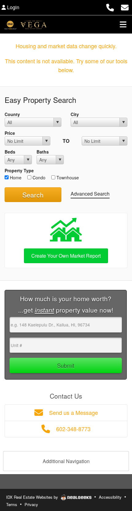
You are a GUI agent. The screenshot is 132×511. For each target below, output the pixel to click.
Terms (11, 504)
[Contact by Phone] (110, 6)
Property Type (19, 170)
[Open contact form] (125, 6)
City (75, 114)
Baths (43, 152)
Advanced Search (90, 193)
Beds (10, 152)
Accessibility (110, 497)
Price (10, 133)
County (12, 114)
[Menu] (123, 24)
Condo (38, 177)
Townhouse (67, 177)
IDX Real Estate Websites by (32, 497)
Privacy (31, 504)
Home (15, 177)
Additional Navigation (66, 461)
